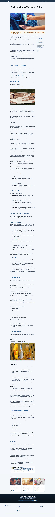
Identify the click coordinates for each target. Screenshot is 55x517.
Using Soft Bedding (14, 190)
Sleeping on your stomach (14, 141)
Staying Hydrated (14, 257)
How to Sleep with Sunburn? (18, 65)
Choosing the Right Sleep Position (17, 75)
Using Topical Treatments (16, 222)
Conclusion (13, 441)
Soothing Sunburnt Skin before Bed (19, 213)
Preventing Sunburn (15, 331)
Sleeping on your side (13, 124)
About (39, 1)
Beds (17, 511)
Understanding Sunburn (16, 277)
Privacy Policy (41, 506)
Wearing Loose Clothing (15, 173)
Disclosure (46, 1)
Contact (42, 1)
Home (33, 1)
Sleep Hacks (18, 506)
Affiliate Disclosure (42, 507)
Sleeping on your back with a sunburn (16, 86)
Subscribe (34, 500)
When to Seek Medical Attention (19, 410)
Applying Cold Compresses (16, 239)
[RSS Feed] (49, 1)
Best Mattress (18, 507)
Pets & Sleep (18, 510)
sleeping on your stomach (23, 151)
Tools (36, 1)
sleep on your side (30, 129)
